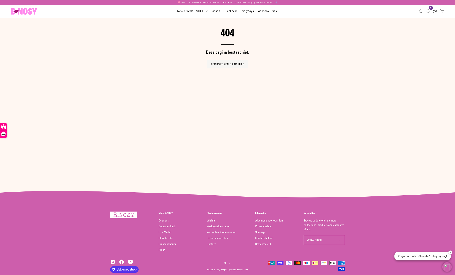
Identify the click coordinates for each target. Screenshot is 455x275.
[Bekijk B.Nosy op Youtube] (130, 262)
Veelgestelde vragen (218, 226)
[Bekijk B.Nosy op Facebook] (121, 262)
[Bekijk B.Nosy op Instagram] (112, 262)
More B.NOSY (166, 213)
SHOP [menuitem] (200, 11)
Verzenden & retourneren (221, 232)
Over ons (164, 220)
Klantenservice (214, 213)
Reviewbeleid (263, 244)
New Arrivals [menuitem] (185, 11)
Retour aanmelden (217, 238)
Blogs (162, 250)
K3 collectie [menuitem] (230, 11)
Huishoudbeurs (167, 244)
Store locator (166, 238)
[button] (421, 11)
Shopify (244, 269)
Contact (211, 244)
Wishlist (211, 220)
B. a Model (165, 232)
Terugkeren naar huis (227, 64)
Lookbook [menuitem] (263, 11)
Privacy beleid (263, 226)
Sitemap (260, 232)
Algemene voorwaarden (269, 220)
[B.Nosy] (24, 11)
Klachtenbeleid (263, 238)
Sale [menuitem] (275, 11)
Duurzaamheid (167, 226)
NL (225, 263)
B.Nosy (217, 269)
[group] (227, 2)
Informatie (260, 213)
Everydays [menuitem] (247, 11)
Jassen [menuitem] (215, 11)
